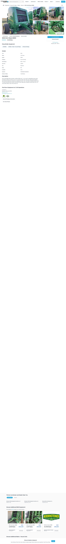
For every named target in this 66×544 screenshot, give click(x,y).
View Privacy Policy (47, 542)
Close (53, 541)
